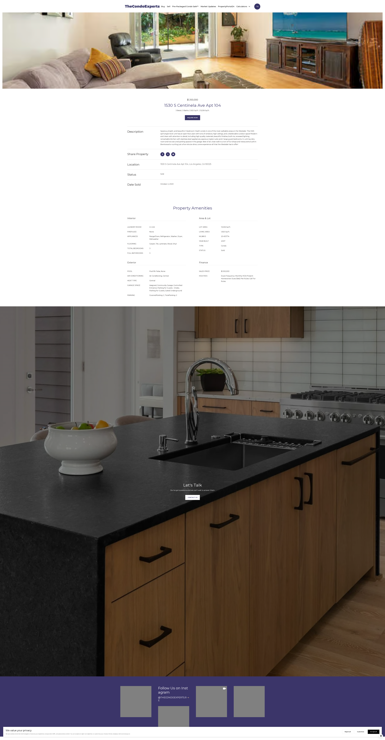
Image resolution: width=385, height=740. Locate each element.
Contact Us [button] (192, 497)
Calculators (241, 6)
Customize (360, 731)
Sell (168, 6)
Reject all (348, 731)
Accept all (373, 731)
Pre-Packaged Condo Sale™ (185, 6)
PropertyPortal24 (226, 6)
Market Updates (208, 6)
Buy (163, 6)
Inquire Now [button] (192, 118)
